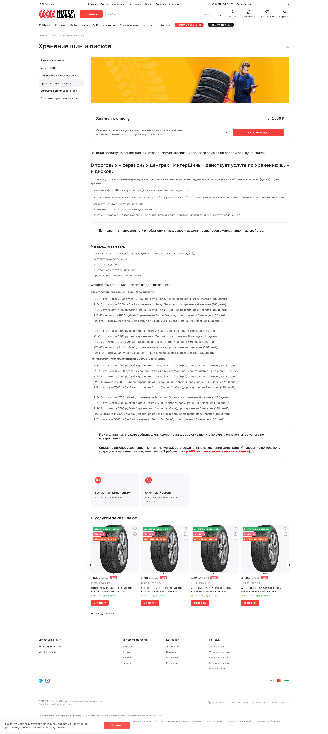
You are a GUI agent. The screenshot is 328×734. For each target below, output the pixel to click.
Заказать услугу (258, 132)
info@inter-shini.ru (49, 652)
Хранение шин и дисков (56, 83)
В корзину (100, 602)
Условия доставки (220, 652)
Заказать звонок (246, 4)
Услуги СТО (48, 67)
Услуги (127, 663)
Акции (126, 652)
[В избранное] (135, 528)
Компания (172, 639)
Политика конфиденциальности (248, 702)
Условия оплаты (218, 646)
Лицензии (172, 652)
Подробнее (57, 727)
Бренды (127, 657)
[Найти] (219, 14)
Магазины (172, 663)
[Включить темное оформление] (288, 4)
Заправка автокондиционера (59, 90)
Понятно (117, 725)
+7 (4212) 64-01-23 (222, 4)
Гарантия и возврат (221, 657)
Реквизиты (172, 657)
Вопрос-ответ (217, 668)
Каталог (127, 646)
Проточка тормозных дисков (59, 98)
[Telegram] (41, 681)
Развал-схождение (52, 60)
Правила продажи (279, 702)
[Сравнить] (135, 534)
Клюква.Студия (63, 704)
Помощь (214, 639)
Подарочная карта (220, 663)
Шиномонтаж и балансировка (59, 75)
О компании (173, 646)
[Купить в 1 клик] (135, 539)
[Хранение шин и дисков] (190, 80)
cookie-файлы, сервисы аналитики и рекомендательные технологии (124, 715)
